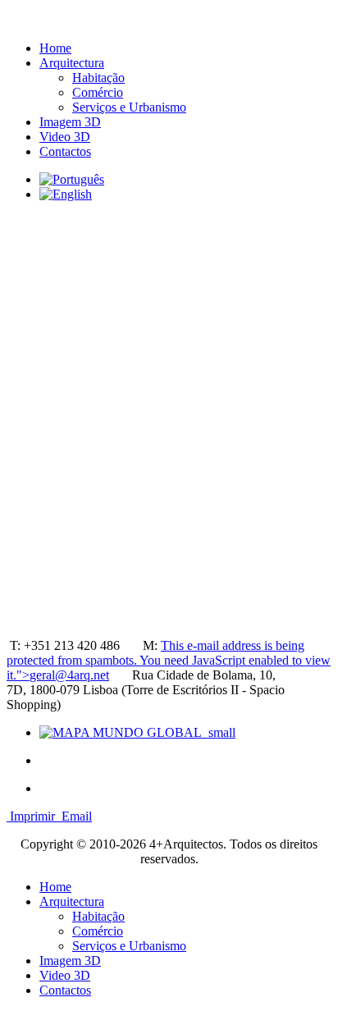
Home (55, 48)
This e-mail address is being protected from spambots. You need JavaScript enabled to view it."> (169, 660)
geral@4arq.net (69, 675)
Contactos (65, 151)
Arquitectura (71, 63)
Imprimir (32, 816)
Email (75, 816)
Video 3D (64, 137)
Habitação (98, 78)
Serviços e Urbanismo (129, 107)
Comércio (97, 92)
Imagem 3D (70, 122)
